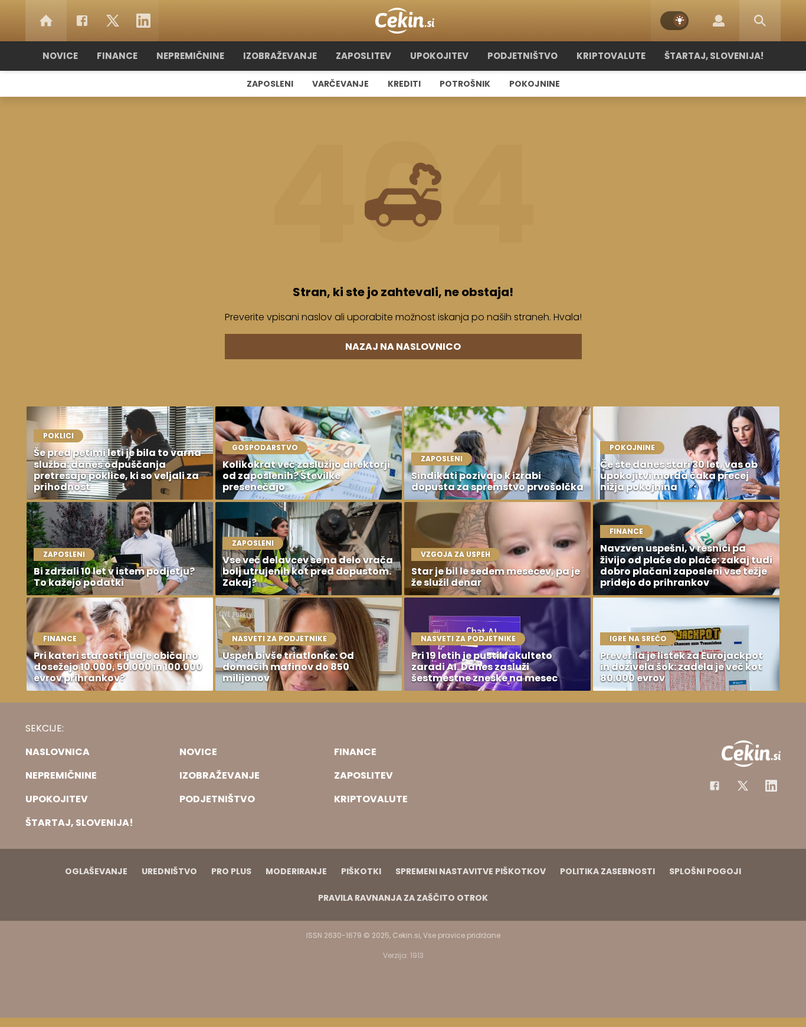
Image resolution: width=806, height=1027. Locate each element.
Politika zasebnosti (607, 871)
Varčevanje (340, 84)
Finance (117, 56)
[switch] (674, 20)
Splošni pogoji (705, 871)
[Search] (760, 20)
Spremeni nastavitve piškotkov (470, 871)
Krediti (404, 84)
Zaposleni (270, 84)
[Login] (718, 20)
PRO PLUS (231, 871)
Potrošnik (465, 84)
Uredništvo (169, 871)
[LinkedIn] (143, 20)
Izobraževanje (280, 56)
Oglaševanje (96, 871)
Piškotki (361, 871)
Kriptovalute (611, 56)
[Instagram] (771, 785)
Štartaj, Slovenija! (714, 56)
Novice (60, 56)
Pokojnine (534, 84)
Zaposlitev (363, 56)
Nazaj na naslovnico (403, 346)
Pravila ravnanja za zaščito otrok (403, 898)
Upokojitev (439, 56)
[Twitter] (112, 20)
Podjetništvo (522, 56)
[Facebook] (82, 20)
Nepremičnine (190, 56)
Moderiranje (296, 871)
